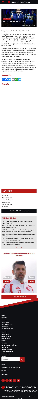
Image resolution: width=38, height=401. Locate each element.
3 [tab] (21, 247)
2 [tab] (19, 247)
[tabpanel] (19, 233)
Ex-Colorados (5, 202)
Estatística (4, 206)
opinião (4, 332)
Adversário (4, 195)
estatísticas (5, 338)
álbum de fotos (6, 349)
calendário (5, 334)
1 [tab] (16, 247)
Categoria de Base (7, 200)
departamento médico (9, 345)
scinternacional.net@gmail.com (10, 367)
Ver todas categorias (19, 211)
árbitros (4, 347)
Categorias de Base (7, 324)
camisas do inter (7, 352)
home (3, 315)
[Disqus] (19, 111)
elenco (3, 341)
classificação (6, 336)
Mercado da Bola (6, 198)
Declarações (4, 326)
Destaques (4, 320)
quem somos (5, 354)
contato (4, 356)
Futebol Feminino (6, 204)
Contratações (5, 322)
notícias (4, 317)
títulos (4, 343)
